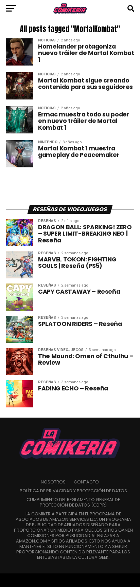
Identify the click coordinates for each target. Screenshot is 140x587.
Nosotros (53, 482)
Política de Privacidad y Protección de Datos (73, 491)
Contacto (86, 482)
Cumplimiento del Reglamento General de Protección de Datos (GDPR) (73, 502)
